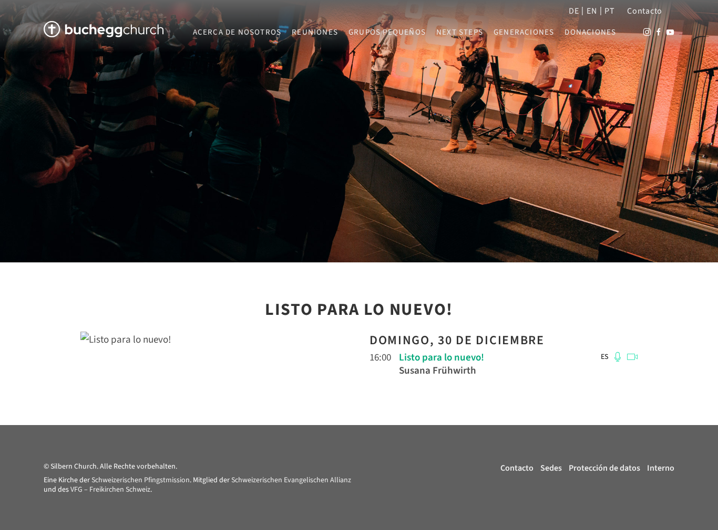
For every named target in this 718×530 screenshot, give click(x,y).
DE (574, 11)
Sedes (551, 468)
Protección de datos (604, 468)
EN (592, 11)
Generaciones (524, 32)
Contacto (644, 11)
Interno (660, 468)
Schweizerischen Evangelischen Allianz (291, 480)
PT (609, 11)
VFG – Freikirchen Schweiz (110, 489)
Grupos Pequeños (387, 32)
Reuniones (315, 32)
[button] (617, 357)
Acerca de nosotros (237, 32)
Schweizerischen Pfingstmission (140, 480)
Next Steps (459, 32)
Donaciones (590, 32)
